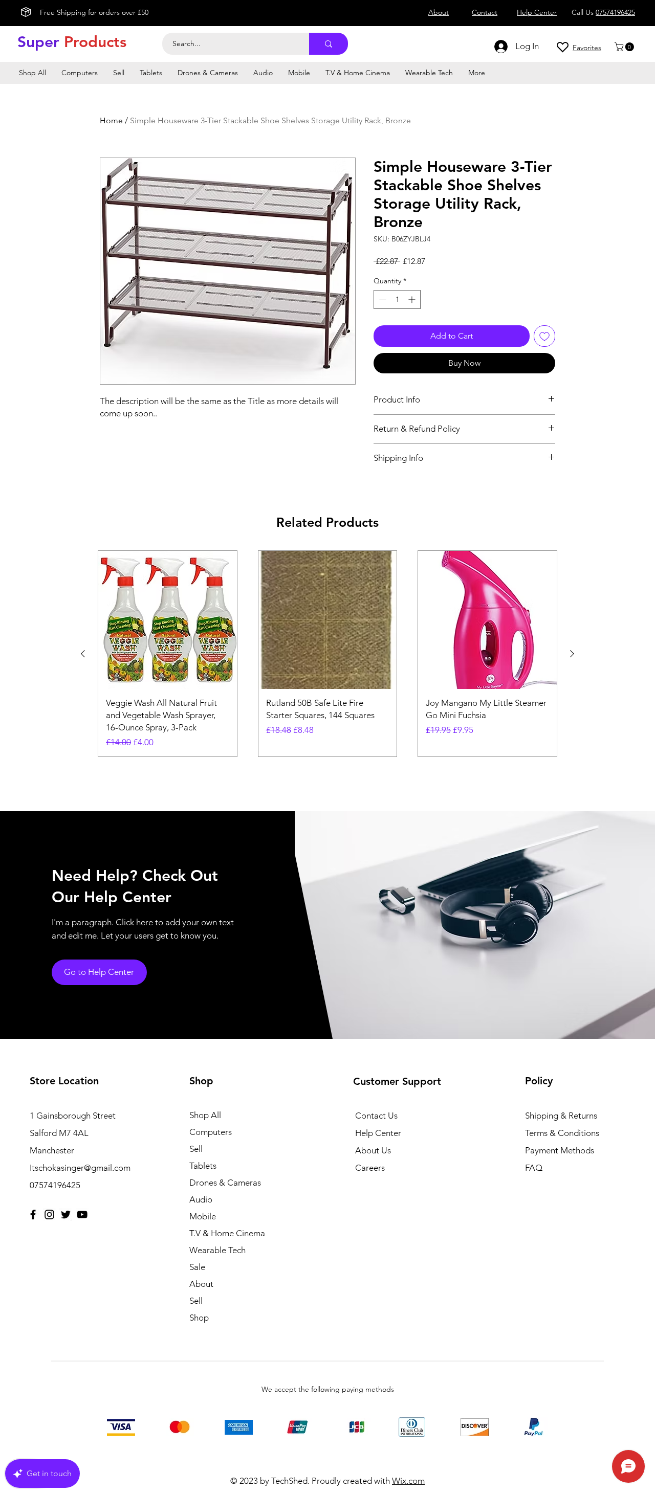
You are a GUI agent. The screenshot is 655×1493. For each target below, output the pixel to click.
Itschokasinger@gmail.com (80, 1168)
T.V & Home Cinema (227, 1233)
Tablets (202, 1166)
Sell (196, 1149)
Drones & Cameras (225, 1182)
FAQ (533, 1168)
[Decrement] (381, 299)
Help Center (378, 1133)
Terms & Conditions (562, 1133)
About (201, 1284)
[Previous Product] (83, 654)
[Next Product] (572, 654)
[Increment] (412, 299)
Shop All (205, 1115)
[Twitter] (65, 1214)
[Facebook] (33, 1214)
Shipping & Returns (561, 1115)
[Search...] (328, 44)
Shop (199, 1317)
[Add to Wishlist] (544, 336)
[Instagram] (49, 1214)
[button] (625, 46)
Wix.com (408, 1481)
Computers (210, 1132)
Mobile (202, 1216)
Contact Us (376, 1115)
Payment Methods (560, 1150)
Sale (197, 1267)
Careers (370, 1168)
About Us (373, 1150)
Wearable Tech (217, 1250)
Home (111, 120)
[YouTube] (82, 1214)
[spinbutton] (397, 299)
